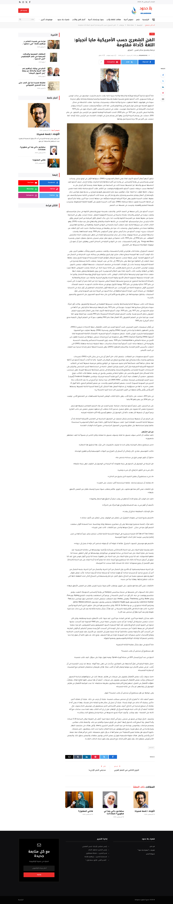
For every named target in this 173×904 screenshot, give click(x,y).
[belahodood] (143, 10)
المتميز (151, 747)
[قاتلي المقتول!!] (79, 799)
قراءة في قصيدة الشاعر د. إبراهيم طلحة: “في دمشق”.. (33, 42)
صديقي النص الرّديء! (97, 770)
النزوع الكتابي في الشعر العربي (126, 770)
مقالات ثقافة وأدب (114, 19)
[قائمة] (153, 19)
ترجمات (152, 34)
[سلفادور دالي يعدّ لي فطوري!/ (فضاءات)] (110, 799)
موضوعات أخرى (46, 19)
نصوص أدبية (128, 19)
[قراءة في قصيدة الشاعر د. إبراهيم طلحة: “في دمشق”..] (54, 44)
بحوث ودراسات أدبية (96, 19)
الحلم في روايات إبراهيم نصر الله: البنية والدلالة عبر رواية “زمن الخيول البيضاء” (33, 70)
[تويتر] (163, 81)
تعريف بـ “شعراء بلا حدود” (146, 850)
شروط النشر (150, 854)
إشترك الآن (23, 10)
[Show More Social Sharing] (101, 62)
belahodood (143, 55)
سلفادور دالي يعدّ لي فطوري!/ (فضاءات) (114, 812)
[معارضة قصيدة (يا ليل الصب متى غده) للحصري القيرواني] (54, 85)
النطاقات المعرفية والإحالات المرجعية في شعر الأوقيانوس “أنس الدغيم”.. (33, 56)
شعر (138, 19)
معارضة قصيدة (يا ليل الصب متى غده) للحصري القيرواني (32, 84)
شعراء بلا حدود (63, 19)
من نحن (152, 846)
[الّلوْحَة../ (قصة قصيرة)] (141, 799)
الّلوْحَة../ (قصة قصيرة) (145, 811)
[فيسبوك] (163, 75)
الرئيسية (145, 19)
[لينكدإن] (163, 87)
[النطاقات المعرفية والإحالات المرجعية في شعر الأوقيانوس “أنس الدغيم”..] (54, 57)
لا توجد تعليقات (110, 55)
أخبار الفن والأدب (78, 19)
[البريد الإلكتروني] (163, 99)
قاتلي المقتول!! (85, 811)
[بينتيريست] (163, 93)
